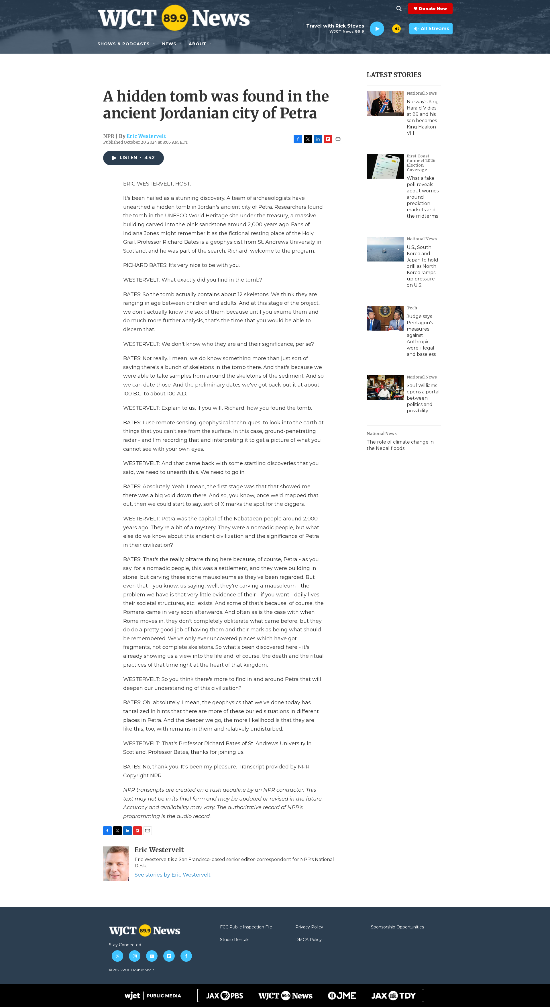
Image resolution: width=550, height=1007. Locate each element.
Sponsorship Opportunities (397, 927)
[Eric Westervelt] (116, 863)
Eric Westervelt (146, 136)
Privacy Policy (309, 927)
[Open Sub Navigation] (154, 44)
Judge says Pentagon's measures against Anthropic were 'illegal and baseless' (422, 335)
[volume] (396, 28)
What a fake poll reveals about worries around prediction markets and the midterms (423, 197)
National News (422, 93)
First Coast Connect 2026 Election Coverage (421, 162)
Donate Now (433, 8)
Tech (412, 308)
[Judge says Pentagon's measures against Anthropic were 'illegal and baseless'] (385, 318)
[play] (377, 29)
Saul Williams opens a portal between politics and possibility (423, 398)
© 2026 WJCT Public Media (131, 970)
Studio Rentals (234, 940)
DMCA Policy (308, 940)
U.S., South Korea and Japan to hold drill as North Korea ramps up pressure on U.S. (422, 266)
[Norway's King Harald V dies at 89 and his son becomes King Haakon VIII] (385, 103)
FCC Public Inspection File (246, 927)
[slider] (388, 29)
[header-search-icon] (399, 8)
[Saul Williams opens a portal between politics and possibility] (385, 387)
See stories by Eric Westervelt (173, 875)
